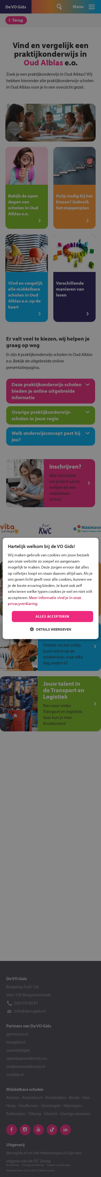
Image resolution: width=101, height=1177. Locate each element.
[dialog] (50, 588)
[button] (50, 629)
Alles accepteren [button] (52, 616)
